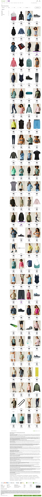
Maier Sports (11, 476)
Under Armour (25, 477)
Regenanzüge (22, 438)
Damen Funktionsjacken (18, 438)
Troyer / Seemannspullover (16, 477)
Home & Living (2, 14)
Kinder (24, 487)
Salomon (37, 476)
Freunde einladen (2, 486)
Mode (15, 475)
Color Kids (35, 438)
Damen (2, 12)
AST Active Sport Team (12, 475)
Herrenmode (16, 465)
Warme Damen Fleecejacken (25, 476)
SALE (1, 15)
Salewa (10, 458)
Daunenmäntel (11, 477)
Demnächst (31, 486)
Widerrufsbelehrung (9, 486)
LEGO (19, 469)
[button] (40, 1)
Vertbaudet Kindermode (32, 477)
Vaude (39, 438)
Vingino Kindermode (37, 477)
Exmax (13, 472)
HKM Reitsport (34, 476)
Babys (24, 486)
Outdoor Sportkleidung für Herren (35, 451)
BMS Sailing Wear (22, 469)
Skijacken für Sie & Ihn (15, 476)
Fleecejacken (14, 469)
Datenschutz (8, 487)
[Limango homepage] (3, 1)
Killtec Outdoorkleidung (25, 475)
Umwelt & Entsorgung (16, 487)
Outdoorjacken (19, 476)
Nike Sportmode (30, 475)
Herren (2, 13)
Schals (34, 448)
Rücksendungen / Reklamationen (17, 486)
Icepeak (31, 438)
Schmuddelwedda (21, 477)
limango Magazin (2, 487)
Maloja (28, 477)
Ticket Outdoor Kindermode (20, 475)
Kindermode (35, 471)
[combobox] (35, 2)
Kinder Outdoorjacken (35, 475)
